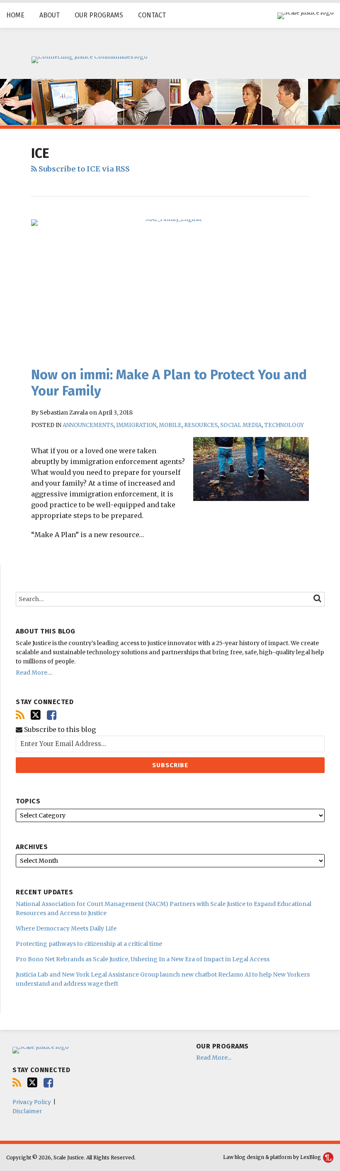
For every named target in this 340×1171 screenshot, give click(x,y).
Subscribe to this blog (59, 730)
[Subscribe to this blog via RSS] (20, 715)
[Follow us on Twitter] (36, 715)
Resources (201, 425)
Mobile (170, 425)
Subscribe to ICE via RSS (83, 169)
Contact (152, 15)
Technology (284, 425)
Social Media (241, 425)
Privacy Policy (31, 1102)
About (49, 15)
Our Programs (99, 15)
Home (15, 15)
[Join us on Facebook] (51, 715)
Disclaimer (27, 1111)
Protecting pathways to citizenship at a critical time (89, 944)
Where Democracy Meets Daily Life (66, 928)
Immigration (136, 425)
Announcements (88, 425)
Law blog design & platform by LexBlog (272, 1157)
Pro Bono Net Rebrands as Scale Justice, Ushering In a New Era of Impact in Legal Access (143, 959)
